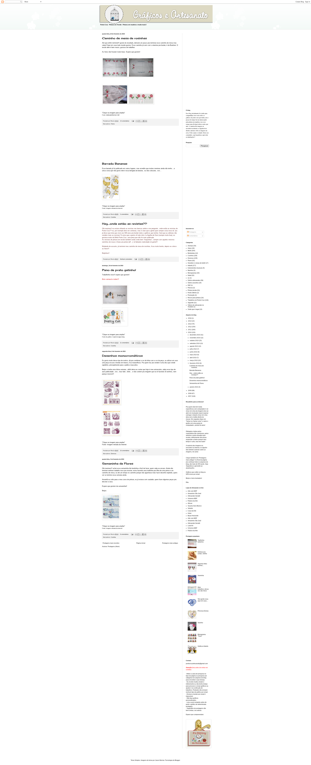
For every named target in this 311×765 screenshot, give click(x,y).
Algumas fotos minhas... (202, 564)
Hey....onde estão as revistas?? (124, 223)
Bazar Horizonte (193, 516)
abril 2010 (193, 357)
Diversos (113, 453)
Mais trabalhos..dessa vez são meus (203, 589)
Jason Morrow (159, 760)
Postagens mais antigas (170, 543)
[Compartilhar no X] (141, 121)
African (190, 503)
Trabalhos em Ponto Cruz (196, 300)
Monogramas (192, 273)
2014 (190, 321)
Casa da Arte (192, 511)
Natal (189, 275)
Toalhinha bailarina (201, 541)
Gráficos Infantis (203, 646)
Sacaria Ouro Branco (195, 506)
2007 (190, 396)
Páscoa (190, 288)
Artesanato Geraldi (194, 496)
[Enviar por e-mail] (137, 121)
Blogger (177, 760)
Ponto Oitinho (192, 293)
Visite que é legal (193, 309)
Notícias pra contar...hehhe (202, 553)
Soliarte (190, 508)
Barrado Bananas (114, 163)
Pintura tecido (192, 290)
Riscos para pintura (194, 298)
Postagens (192, 232)
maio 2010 (193, 355)
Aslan (189, 513)
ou (188, 278)
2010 (190, 332)
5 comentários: (124, 214)
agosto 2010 (194, 346)
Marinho (190, 270)
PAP (189, 285)
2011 (190, 329)
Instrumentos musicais (195, 268)
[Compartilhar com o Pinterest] (146, 121)
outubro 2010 (194, 340)
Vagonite (191, 303)
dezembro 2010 (195, 335)
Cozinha (113, 217)
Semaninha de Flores (117, 463)
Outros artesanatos (194, 280)
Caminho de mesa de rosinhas (124, 38)
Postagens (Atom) (114, 546)
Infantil (190, 265)
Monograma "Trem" (202, 635)
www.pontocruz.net (112, 115)
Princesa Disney (203, 611)
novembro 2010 (195, 338)
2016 (190, 318)
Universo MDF (192, 498)
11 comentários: (125, 342)
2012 (190, 327)
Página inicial (140, 543)
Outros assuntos (193, 283)
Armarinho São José (194, 493)
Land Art (190, 525)
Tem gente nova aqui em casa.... (203, 600)
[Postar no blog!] (139, 121)
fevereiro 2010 (195, 363)
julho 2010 (193, 349)
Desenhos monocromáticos (122, 355)
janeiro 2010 (194, 387)
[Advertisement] (140, 144)
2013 (190, 324)
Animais (190, 246)
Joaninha (201, 575)
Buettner (173, 45)
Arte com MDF (192, 491)
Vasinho (200, 623)
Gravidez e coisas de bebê (196, 263)
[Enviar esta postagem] (132, 121)
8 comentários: (124, 534)
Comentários (193, 236)
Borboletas (191, 253)
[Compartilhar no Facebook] (144, 121)
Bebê (189, 250)
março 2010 (194, 360)
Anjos (189, 248)
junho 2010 (194, 352)
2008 (190, 393)
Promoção (191, 295)
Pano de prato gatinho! (119, 270)
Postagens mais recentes (111, 543)
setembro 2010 (195, 343)
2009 (190, 390)
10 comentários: (125, 450)
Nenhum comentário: (126, 259)
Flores (113, 124)
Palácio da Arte (193, 501)
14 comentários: (125, 121)
